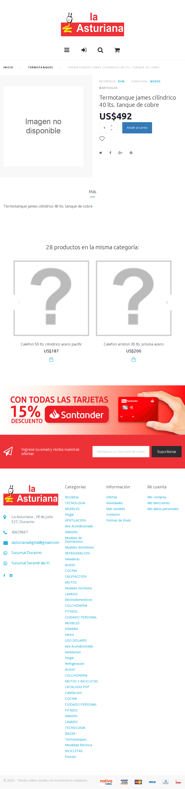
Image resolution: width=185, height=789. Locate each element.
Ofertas (111, 497)
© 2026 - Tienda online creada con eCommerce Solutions (45, 780)
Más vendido (115, 509)
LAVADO (71, 594)
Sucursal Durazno (27, 552)
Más (92, 191)
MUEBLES (72, 509)
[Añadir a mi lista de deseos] (102, 139)
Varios (69, 635)
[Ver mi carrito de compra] (117, 50)
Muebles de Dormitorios (74, 540)
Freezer (70, 757)
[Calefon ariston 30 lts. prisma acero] (133, 298)
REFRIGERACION (77, 553)
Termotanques (40, 67)
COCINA (71, 571)
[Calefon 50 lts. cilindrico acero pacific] (51, 298)
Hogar (69, 515)
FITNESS (71, 611)
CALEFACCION (75, 577)
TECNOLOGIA (75, 503)
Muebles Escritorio (78, 588)
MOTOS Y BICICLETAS (81, 681)
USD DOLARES (76, 641)
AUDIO (70, 565)
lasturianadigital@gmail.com (35, 542)
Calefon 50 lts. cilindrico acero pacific (51, 344)
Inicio (8, 67)
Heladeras (72, 559)
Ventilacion (73, 652)
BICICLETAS (74, 751)
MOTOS (71, 582)
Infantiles (71, 629)
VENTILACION (75, 520)
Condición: (139, 81)
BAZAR (70, 734)
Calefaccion (73, 693)
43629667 (20, 532)
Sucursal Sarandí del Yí (30, 563)
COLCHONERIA (76, 606)
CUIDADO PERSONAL (81, 617)
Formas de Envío (118, 520)
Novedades (114, 503)
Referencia (107, 81)
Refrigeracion (74, 664)
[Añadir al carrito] (51, 359)
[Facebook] (4, 576)
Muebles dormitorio (79, 547)
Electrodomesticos (78, 600)
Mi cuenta (156, 486)
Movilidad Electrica (78, 745)
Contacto (113, 515)
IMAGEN (71, 532)
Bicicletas (72, 497)
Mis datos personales (163, 509)
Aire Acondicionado (79, 526)
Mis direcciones (158, 503)
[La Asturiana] (92, 24)
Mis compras (156, 497)
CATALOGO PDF (77, 687)
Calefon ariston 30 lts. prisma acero (134, 344)
